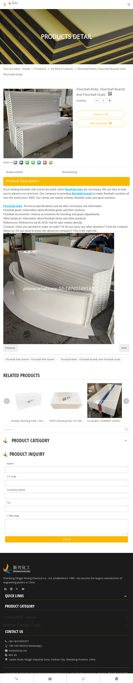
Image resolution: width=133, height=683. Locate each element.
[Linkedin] (11, 589)
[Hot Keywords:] (126, 429)
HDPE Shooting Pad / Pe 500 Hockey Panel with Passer (66, 420)
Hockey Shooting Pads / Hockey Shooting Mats (28, 420)
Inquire (98, 114)
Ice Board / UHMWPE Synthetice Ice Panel (104, 420)
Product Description (22, 181)
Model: (10, 172)
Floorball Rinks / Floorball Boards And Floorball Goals (90, 359)
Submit (66, 539)
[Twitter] (17, 589)
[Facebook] (5, 589)
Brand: (65, 172)
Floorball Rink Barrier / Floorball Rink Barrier (30, 359)
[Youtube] (23, 589)
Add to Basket (99, 123)
